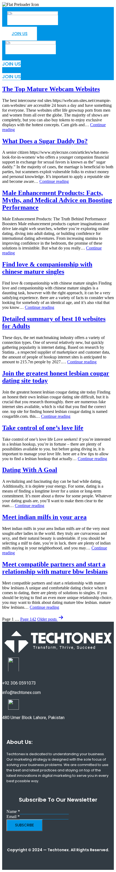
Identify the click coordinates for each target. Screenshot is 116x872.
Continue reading (54, 181)
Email (13, 816)
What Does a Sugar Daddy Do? (45, 141)
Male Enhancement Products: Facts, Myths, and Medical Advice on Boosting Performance (57, 200)
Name (13, 811)
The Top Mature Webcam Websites (51, 89)
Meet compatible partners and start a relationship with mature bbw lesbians (55, 568)
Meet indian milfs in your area (44, 517)
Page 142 (28, 619)
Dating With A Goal (29, 469)
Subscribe (24, 825)
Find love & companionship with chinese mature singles (47, 268)
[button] (56, 28)
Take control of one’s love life (42, 427)
